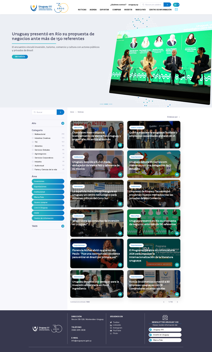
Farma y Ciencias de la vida (49, 169)
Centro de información (43, 218)
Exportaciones (40, 187)
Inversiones (39, 181)
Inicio (72, 112)
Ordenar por (172, 117)
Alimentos (49, 146)
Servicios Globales (49, 150)
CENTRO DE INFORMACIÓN (160, 10)
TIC (49, 142)
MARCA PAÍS (141, 10)
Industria (49, 162)
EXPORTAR (104, 10)
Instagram (117, 328)
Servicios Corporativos (49, 158)
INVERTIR (128, 10)
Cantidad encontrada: (80, 302)
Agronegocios (49, 154)
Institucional (39, 192)
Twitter (116, 322)
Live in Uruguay (41, 208)
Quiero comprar (40, 202)
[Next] (177, 302)
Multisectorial (49, 134)
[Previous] (163, 302)
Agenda (93, 10)
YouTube (117, 330)
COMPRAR (116, 10)
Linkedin (117, 325)
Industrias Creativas (49, 138)
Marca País (39, 197)
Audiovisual (49, 166)
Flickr (115, 333)
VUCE (36, 213)
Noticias (82, 10)
